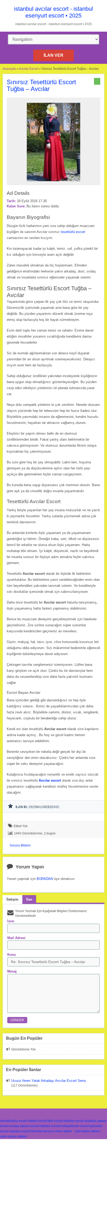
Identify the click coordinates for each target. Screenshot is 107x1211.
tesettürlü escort (73, 232)
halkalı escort (37, 1121)
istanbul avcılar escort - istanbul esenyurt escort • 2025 (53, 12)
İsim (10, 921)
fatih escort (55, 1121)
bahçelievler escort (75, 1126)
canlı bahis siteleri (87, 1131)
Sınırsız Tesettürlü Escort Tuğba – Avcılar (41, 85)
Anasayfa (9, 69)
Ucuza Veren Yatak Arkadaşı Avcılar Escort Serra (48, 1081)
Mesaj (12, 971)
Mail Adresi (16, 938)
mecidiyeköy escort (13, 1121)
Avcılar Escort (28, 69)
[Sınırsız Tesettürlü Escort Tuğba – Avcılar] (53, 183)
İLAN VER (53, 55)
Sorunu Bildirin (20, 845)
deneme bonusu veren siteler (51, 1131)
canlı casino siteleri (13, 1136)
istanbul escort (73, 1121)
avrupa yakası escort (23, 1126)
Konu (11, 955)
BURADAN (45, 879)
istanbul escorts (50, 1126)
